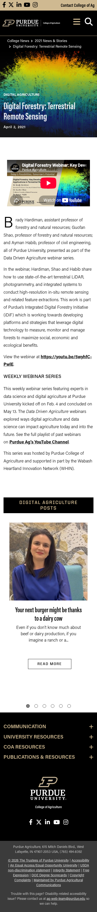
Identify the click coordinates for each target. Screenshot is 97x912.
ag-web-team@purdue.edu (66, 899)
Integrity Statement (66, 870)
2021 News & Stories (51, 40)
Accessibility (80, 860)
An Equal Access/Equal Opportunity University (43, 865)
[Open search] (89, 23)
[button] (28, 706)
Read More (49, 664)
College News (18, 40)
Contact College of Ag (78, 5)
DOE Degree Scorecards (49, 875)
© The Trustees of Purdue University (38, 860)
